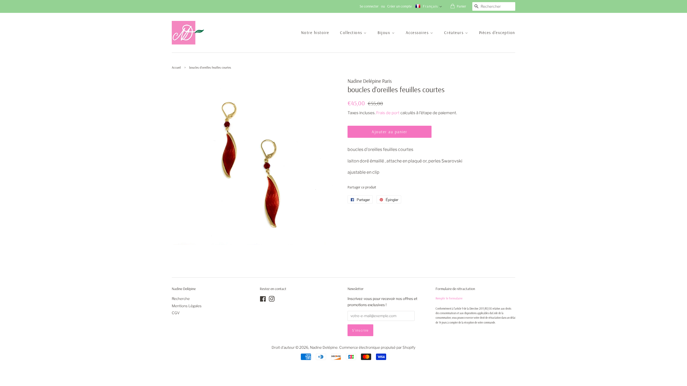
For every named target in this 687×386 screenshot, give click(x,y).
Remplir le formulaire (449, 298)
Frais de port (388, 112)
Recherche (181, 298)
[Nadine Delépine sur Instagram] (272, 300)
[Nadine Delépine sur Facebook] (263, 300)
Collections (352, 32)
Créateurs (454, 32)
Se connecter (369, 6)
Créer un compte (399, 6)
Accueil (176, 67)
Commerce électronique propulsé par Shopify (377, 347)
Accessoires (418, 32)
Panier (461, 6)
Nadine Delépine (324, 347)
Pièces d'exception (497, 32)
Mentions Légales (187, 306)
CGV (176, 313)
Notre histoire (315, 32)
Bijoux (385, 32)
